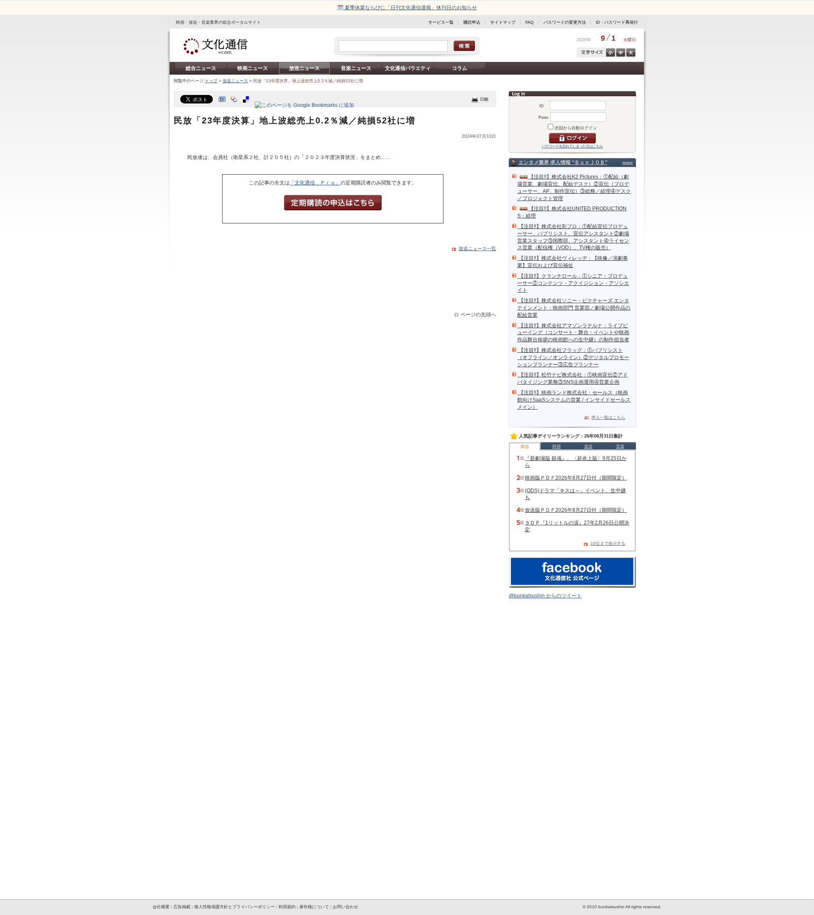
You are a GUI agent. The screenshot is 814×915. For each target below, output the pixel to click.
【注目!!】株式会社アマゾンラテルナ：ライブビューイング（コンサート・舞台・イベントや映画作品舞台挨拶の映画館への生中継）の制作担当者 (573, 333)
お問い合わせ (345, 906)
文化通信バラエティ (408, 68)
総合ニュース (201, 68)
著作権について (314, 906)
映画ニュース (252, 68)
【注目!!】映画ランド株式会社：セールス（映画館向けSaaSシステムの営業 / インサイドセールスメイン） (573, 400)
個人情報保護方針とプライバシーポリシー (234, 906)
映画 (556, 446)
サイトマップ (503, 22)
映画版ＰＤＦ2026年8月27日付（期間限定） (576, 478)
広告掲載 (181, 906)
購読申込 (471, 22)
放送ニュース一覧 (477, 248)
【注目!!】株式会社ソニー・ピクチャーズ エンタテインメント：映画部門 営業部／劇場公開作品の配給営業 (573, 308)
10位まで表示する (608, 543)
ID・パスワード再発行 (617, 22)
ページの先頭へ (478, 315)
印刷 (479, 99)
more (627, 162)
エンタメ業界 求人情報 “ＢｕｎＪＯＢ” (563, 162)
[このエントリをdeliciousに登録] (247, 105)
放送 (588, 446)
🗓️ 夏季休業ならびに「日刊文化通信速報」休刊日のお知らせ (407, 8)
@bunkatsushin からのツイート (545, 596)
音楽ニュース (356, 68)
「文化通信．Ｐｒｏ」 (315, 183)
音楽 (620, 446)
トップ (211, 80)
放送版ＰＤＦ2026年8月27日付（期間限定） (576, 510)
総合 (525, 446)
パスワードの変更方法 (565, 22)
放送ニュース (304, 68)
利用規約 (287, 906)
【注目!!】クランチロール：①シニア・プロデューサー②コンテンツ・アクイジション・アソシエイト (573, 283)
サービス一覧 (441, 22)
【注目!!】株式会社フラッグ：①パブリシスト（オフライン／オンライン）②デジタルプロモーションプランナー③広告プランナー (573, 357)
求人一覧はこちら (608, 417)
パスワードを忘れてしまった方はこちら (572, 146)
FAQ (529, 22)
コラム (459, 68)
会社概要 (161, 906)
